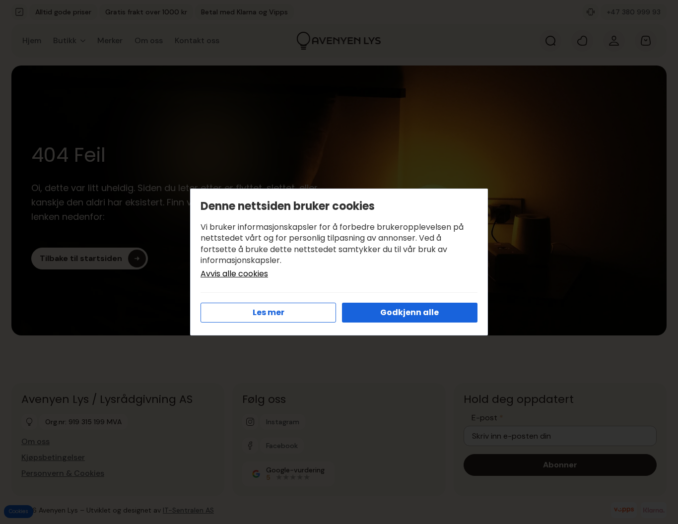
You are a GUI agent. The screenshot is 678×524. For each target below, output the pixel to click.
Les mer (268, 312)
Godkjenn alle (409, 312)
